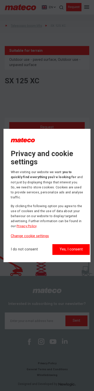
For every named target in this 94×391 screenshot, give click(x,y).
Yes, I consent (71, 249)
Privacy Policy (27, 226)
